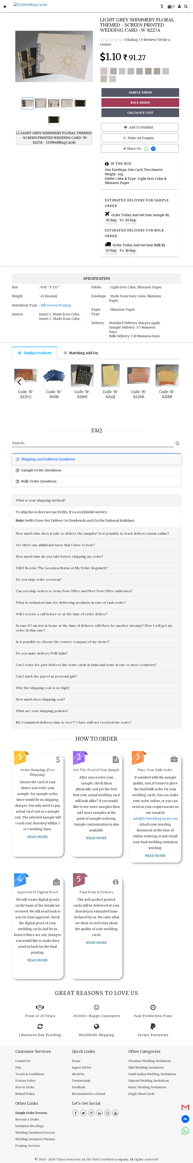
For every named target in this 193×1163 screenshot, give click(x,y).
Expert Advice (81, 1067)
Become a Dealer (27, 1119)
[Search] (185, 6)
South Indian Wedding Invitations (152, 1074)
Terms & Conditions (29, 1074)
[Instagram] (107, 1113)
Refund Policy (25, 1094)
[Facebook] (75, 1113)
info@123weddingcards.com (155, 819)
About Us (78, 1074)
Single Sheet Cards (141, 1094)
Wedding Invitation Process (35, 1132)
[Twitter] (83, 1113)
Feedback (78, 1087)
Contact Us (22, 1061)
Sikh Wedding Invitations (146, 1067)
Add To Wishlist (140, 127)
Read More (37, 837)
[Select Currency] (162, 6)
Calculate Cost (140, 113)
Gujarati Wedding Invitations (148, 1080)
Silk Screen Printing (55, 305)
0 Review (148, 40)
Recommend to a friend (88, 1094)
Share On (134, 149)
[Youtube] (115, 1113)
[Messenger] (154, 149)
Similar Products (37, 353)
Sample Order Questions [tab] (40, 470)
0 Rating (131, 40)
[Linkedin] (99, 1113)
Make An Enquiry (140, 138)
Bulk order (140, 103)
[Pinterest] (91, 1113)
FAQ (18, 1067)
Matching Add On (83, 353)
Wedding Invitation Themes (35, 1139)
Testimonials (81, 1080)
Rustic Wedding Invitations (147, 1087)
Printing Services (27, 1145)
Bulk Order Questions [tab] (38, 481)
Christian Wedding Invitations (149, 1061)
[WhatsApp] (147, 149)
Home (76, 1061)
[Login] (179, 6)
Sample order (140, 92)
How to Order (25, 1087)
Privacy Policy (25, 1080)
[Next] (174, 381)
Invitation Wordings (29, 1126)
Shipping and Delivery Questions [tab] (47, 459)
